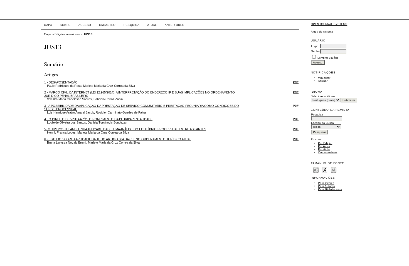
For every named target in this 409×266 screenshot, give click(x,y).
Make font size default (324, 169)
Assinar (322, 80)
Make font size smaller (316, 169)
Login (314, 46)
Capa (48, 24)
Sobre (65, 24)
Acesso (84, 24)
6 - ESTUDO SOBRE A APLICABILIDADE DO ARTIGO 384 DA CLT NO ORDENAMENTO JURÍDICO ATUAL (117, 139)
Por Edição (325, 143)
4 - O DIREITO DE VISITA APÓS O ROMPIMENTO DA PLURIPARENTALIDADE (98, 119)
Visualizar (324, 77)
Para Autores (326, 186)
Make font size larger (333, 169)
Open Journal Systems (329, 24)
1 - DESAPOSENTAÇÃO (61, 82)
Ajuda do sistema (322, 31)
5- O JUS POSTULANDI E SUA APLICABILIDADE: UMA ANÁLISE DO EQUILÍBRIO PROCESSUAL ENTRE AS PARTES (125, 129)
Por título (324, 149)
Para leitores (326, 182)
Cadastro (107, 24)
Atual (152, 24)
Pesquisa (131, 24)
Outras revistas (327, 152)
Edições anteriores (67, 34)
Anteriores (174, 24)
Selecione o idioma (323, 96)
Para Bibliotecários (330, 189)
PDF (296, 82)
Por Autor (324, 146)
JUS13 (87, 34)
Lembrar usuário (327, 57)
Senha (315, 51)
